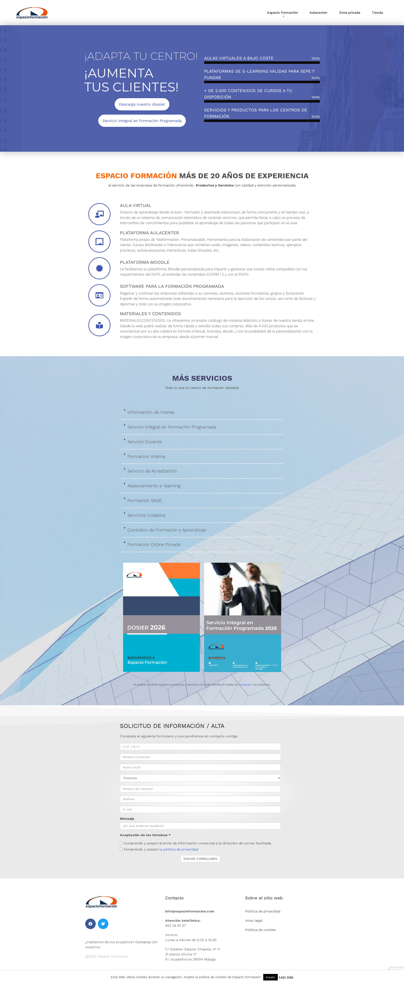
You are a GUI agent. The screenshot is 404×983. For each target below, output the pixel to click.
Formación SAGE (145, 500)
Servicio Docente (145, 441)
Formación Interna (146, 456)
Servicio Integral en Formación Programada (172, 427)
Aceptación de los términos (145, 835)
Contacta (142, 942)
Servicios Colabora (146, 515)
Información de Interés (151, 412)
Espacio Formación (282, 13)
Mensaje (127, 819)
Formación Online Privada (154, 544)
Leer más (286, 977)
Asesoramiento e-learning (154, 485)
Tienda (377, 13)
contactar (245, 684)
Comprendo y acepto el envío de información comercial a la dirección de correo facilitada (197, 843)
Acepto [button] (270, 977)
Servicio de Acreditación (152, 471)
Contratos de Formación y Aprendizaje (167, 530)
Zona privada (349, 13)
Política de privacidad (262, 911)
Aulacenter (318, 13)
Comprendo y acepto (160, 849)
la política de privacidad (178, 849)
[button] (202, 412)
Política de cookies (260, 930)
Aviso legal (253, 921)
